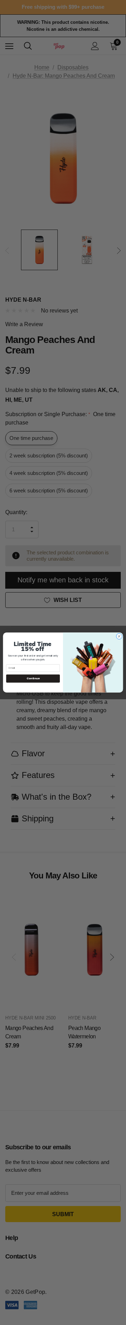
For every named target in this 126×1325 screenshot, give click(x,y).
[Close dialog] (119, 636)
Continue (33, 678)
